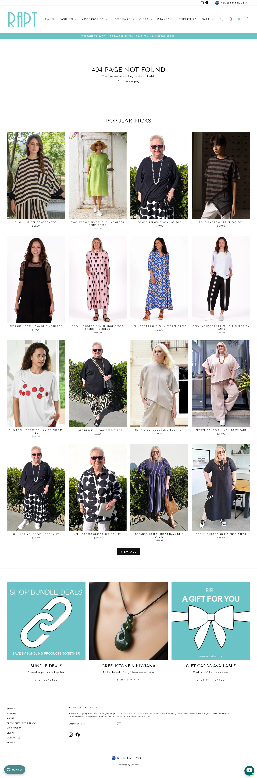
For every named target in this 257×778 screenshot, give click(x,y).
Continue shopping (128, 81)
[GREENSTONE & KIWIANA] (128, 621)
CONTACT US (13, 737)
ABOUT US (12, 718)
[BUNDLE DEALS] (46, 621)
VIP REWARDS (14, 728)
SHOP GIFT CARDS (211, 679)
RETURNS (12, 713)
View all (128, 551)
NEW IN (48, 19)
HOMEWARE (121, 19)
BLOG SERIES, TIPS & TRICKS (21, 723)
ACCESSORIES (93, 19)
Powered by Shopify (128, 764)
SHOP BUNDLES (46, 679)
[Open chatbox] (249, 771)
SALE (206, 19)
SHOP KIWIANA (128, 679)
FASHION (66, 19)
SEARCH (11, 742)
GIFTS (144, 19)
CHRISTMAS (188, 19)
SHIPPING (12, 708)
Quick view (36, 215)
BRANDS (164, 19)
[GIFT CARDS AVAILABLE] (211, 621)
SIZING (10, 732)
